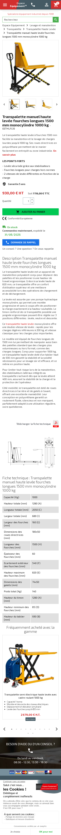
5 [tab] (30, 729)
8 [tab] (44, 729)
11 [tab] (32, 733)
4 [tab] (25, 729)
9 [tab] (49, 729)
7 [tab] (39, 729)
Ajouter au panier (30, 212)
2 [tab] (16, 729)
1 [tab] (11, 729)
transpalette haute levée (20, 323)
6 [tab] (35, 729)
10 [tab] (28, 733)
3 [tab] (21, 729)
